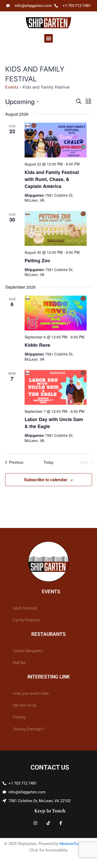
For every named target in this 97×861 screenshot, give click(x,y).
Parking (19, 717)
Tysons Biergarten (28, 651)
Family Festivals (26, 620)
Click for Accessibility (48, 850)
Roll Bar (19, 662)
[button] (48, 38)
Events (11, 87)
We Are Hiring (24, 705)
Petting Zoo (37, 260)
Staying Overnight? (28, 729)
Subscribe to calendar (45, 480)
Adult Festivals (25, 608)
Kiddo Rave (37, 345)
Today (48, 462)
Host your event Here (31, 693)
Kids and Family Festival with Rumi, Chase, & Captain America (52, 179)
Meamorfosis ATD (75, 843)
